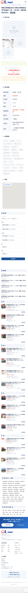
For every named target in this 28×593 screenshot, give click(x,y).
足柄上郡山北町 (19, 501)
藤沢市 (4, 497)
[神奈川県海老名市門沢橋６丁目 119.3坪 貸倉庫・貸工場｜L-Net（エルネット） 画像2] (8, 43)
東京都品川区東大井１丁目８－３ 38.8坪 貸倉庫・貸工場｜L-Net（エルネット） (13, 281)
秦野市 (16, 497)
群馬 (2, 551)
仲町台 (4, 512)
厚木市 (19, 497)
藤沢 (3, 510)
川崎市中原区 (10, 491)
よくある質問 (17, 549)
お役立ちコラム (18, 551)
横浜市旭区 (5, 487)
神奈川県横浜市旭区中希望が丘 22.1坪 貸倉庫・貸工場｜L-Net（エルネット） (13, 276)
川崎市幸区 (5, 491)
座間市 (12, 499)
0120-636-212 (15, 574)
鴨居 (6, 510)
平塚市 (21, 495)
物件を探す (8, 524)
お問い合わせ (21, 524)
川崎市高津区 (16, 491)
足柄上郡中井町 (5, 501)
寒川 (14, 514)
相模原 (24, 510)
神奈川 (2, 547)
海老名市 (8, 499)
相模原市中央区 (5, 495)
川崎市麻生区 (11, 493)
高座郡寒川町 (20, 499)
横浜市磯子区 (17, 483)
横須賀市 (17, 495)
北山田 (10, 512)
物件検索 (3, 545)
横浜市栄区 (21, 487)
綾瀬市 (16, 499)
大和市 (23, 497)
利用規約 (3, 564)
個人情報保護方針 (4, 562)
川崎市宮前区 (5, 493)
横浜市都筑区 (16, 489)
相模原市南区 (11, 495)
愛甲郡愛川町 (5, 503)
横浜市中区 (22, 481)
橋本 (7, 512)
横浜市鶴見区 (5, 481)
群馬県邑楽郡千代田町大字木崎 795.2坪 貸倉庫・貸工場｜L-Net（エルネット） (13, 291)
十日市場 (13, 510)
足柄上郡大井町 (12, 501)
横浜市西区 (17, 481)
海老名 (18, 510)
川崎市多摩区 (22, 491)
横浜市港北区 (11, 485)
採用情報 (3, 560)
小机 (20, 512)
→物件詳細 (23, 312)
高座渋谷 (16, 512)
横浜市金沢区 (5, 485)
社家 (17, 514)
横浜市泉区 (5, 489)
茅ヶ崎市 (12, 497)
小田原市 (7, 497)
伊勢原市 (4, 499)
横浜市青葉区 (10, 489)
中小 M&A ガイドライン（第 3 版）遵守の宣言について (7, 567)
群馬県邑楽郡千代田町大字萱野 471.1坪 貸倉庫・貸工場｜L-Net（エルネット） (13, 297)
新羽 (21, 510)
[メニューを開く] (25, 1)
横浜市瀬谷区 (15, 487)
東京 (9, 545)
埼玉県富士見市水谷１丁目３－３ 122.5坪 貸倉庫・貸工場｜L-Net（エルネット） (14, 286)
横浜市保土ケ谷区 (11, 483)
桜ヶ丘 (11, 514)
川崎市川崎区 (22, 489)
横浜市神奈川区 (11, 481)
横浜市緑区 (10, 487)
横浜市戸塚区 (16, 485)
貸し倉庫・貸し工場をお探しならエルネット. (17, 582)
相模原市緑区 (16, 493)
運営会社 (3, 558)
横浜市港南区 (22, 485)
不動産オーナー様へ (18, 553)
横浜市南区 (5, 483)
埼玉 (9, 547)
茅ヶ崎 (20, 514)
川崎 (13, 512)
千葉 (2, 549)
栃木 (9, 549)
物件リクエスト (18, 545)
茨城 (9, 551)
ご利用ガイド (17, 547)
